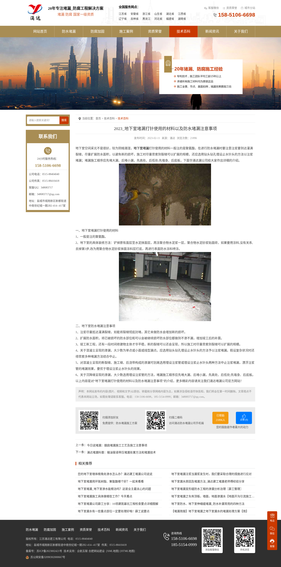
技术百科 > (111, 118)
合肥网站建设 (97, 551)
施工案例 (126, 31)
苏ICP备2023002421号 (49, 551)
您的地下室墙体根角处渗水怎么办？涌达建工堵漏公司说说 (115, 474)
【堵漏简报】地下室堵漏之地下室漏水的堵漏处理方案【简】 (210, 511)
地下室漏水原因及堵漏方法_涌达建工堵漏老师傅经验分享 (207, 481)
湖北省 (170, 13)
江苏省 (123, 13)
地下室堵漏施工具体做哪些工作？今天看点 (105, 496)
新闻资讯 (212, 31)
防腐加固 (97, 31)
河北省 (158, 18)
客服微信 (214, 7)
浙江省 (146, 13)
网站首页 (40, 31)
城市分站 (249, 7)
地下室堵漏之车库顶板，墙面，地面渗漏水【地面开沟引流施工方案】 (213, 496)
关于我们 (241, 31)
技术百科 (183, 31)
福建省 (170, 18)
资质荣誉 (231, 7)
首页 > (100, 118)
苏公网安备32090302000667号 (47, 557)
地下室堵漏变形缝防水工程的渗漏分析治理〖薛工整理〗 (207, 488)
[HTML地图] (127, 551)
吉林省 (135, 18)
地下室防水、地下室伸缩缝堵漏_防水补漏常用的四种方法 (207, 503)
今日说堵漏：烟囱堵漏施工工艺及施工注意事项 (117, 445)
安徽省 (135, 13)
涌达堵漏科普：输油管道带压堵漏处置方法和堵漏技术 (121, 452)
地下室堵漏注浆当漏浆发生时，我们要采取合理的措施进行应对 (211, 474)
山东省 (158, 13)
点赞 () (244, 419)
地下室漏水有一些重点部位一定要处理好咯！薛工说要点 (113, 511)
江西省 (182, 13)
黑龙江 (146, 18)
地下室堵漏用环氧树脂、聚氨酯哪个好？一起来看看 (111, 481)
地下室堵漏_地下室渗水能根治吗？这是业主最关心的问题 (114, 488)
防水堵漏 (69, 31)
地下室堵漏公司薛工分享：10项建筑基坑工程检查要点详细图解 (118, 503)
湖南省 (182, 18)
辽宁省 (123, 18)
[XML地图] (112, 551)
